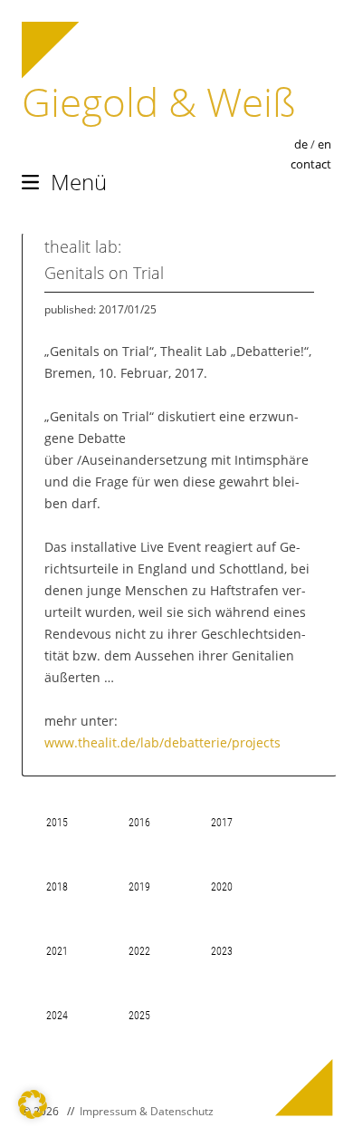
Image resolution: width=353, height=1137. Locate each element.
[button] (32, 1104)
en (324, 144)
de (301, 144)
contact (311, 164)
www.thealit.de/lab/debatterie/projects (162, 742)
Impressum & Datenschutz (147, 1111)
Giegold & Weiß (159, 101)
